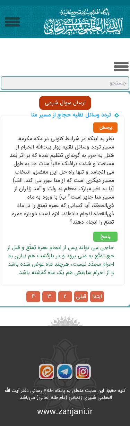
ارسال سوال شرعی (65, 102)
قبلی (81, 296)
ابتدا (97, 296)
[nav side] (12, 22)
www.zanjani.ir (65, 412)
